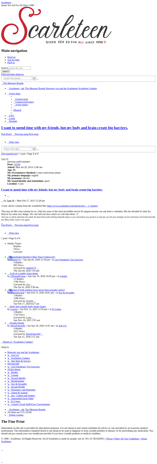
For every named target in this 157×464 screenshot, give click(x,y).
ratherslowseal (17, 292)
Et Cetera (56, 309)
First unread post (9, 153)
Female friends (17, 323)
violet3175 (15, 259)
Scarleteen (6, 2)
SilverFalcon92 (17, 325)
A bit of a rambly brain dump (24, 273)
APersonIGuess (17, 276)
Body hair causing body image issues (28, 306)
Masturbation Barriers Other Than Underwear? (32, 257)
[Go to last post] (38, 268)
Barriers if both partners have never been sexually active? (37, 290)
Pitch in (11, 62)
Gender (63, 276)
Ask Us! (62, 325)
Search (4, 68)
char (28, 284)
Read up (11, 57)
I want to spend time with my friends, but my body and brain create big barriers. (64, 128)
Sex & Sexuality (67, 292)
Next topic (34, 134)
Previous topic (22, 134)
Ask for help (13, 60)
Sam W (4, 159)
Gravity (14, 309)
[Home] (56, 44)
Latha (28, 317)
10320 (17, 164)
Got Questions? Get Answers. (69, 259)
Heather (30, 301)
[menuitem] (20, 99)
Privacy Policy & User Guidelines (122, 438)
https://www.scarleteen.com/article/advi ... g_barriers (72, 206)
